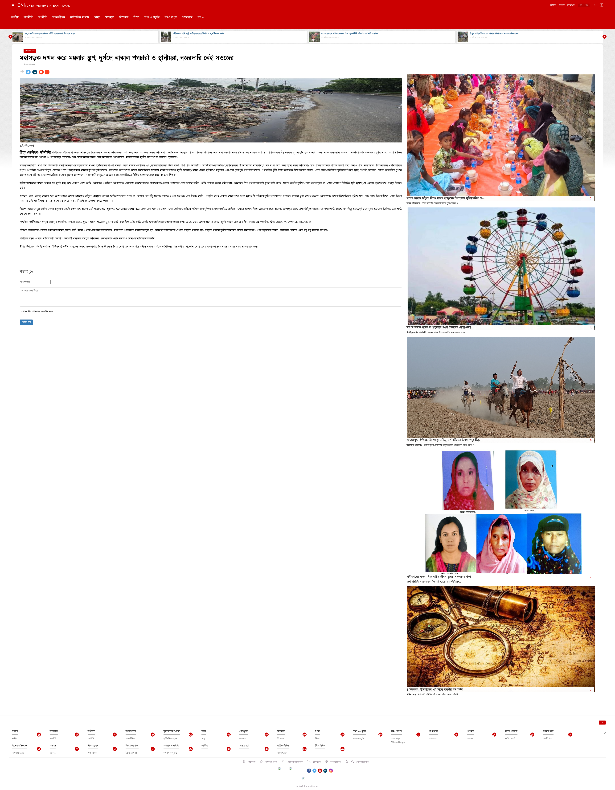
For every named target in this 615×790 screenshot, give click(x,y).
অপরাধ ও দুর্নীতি (171, 745)
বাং (581, 5)
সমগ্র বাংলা (171, 17)
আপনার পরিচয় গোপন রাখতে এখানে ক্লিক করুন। (37, 311)
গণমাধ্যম (187, 17)
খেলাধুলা (109, 17)
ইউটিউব (553, 5)
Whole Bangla (398, 742)
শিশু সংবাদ (93, 745)
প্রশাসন (470, 731)
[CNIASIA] (305, 778)
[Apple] (296, 770)
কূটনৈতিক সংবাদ (79, 17)
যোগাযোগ (317, 762)
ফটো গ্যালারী (511, 731)
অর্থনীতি (42, 17)
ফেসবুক (562, 5)
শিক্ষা (136, 17)
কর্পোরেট (251, 762)
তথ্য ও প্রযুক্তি (152, 17)
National (244, 745)
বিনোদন (123, 17)
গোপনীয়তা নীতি (362, 762)
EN (586, 5)
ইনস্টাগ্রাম (570, 5)
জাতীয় (15, 17)
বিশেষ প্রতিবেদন (19, 745)
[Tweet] (28, 72)
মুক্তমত (53, 745)
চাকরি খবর (548, 731)
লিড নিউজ (320, 745)
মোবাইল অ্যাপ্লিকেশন (295, 762)
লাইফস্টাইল (283, 745)
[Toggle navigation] (13, 12)
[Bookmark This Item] (44, 72)
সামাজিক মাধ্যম (271, 762)
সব (199, 17)
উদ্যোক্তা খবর (132, 745)
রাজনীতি (28, 17)
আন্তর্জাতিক (58, 17)
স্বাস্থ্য (97, 17)
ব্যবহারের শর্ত (335, 762)
